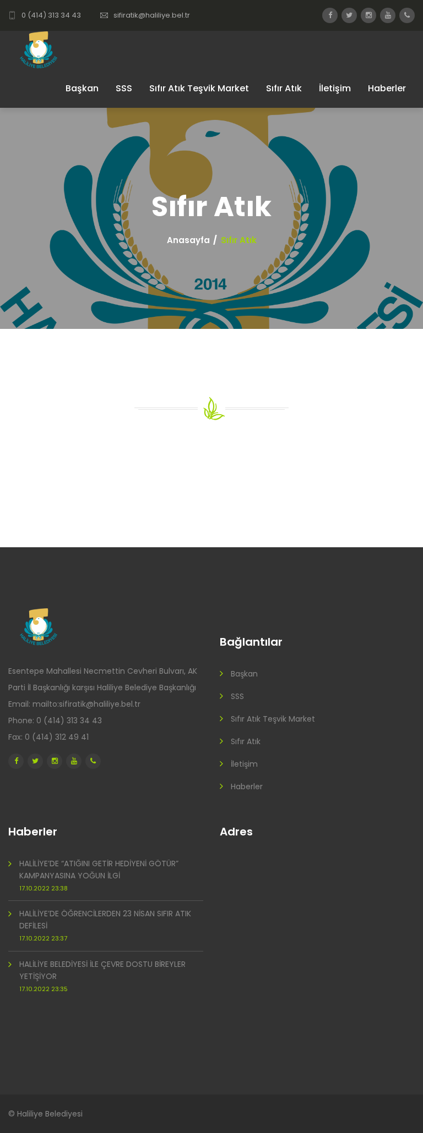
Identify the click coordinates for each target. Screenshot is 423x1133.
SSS (124, 88)
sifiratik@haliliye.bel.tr (151, 15)
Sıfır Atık (284, 88)
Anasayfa (188, 240)
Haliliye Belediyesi (50, 1113)
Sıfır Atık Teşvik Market (199, 88)
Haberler (387, 88)
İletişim (335, 88)
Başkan (82, 88)
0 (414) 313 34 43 (51, 15)
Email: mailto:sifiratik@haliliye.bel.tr (74, 704)
